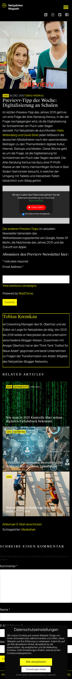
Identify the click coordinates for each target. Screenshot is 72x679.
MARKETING (19, 432)
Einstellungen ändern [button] (36, 669)
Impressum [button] (52, 675)
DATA (5, 96)
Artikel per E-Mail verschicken (22, 524)
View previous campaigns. (20, 285)
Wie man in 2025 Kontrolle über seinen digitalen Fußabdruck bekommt (34, 419)
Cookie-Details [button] (21, 675)
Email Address (13, 266)
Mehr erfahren (36, 201)
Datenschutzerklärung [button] (37, 675)
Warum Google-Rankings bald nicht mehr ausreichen (32, 509)
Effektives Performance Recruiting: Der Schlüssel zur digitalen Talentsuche (34, 464)
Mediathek (28, 529)
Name (5, 609)
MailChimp (26, 293)
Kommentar (9, 566)
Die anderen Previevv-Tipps (21, 229)
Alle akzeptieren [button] (36, 661)
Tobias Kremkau (34, 96)
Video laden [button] (37, 207)
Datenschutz (21, 387)
